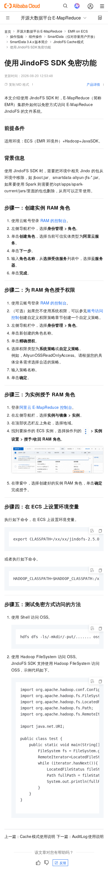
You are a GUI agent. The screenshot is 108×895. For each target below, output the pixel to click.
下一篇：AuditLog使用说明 (80, 836)
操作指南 (16, 36)
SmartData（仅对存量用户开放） (72, 36)
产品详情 (93, 84)
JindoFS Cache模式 (68, 41)
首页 (7, 31)
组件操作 (35, 36)
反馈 (63, 862)
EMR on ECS (78, 31)
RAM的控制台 (53, 220)
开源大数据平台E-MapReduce (39, 31)
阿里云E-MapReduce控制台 (45, 407)
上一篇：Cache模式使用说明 (29, 836)
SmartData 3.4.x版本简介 (29, 41)
